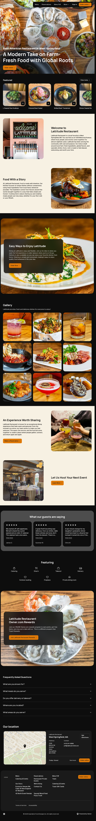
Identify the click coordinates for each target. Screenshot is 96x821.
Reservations (46, 4)
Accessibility (33, 805)
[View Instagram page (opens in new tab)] (4, 814)
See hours (73, 760)
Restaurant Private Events (40, 780)
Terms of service (20, 805)
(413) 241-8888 (69, 743)
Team (54, 779)
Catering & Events (21, 779)
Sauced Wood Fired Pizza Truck (41, 795)
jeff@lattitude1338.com (71, 746)
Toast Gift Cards (58, 787)
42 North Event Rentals (23, 793)
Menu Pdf (57, 4)
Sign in (74, 4)
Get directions (85, 736)
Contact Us (38, 787)
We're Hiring (38, 784)
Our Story (18, 784)
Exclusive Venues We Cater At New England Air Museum (23, 789)
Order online (84, 760)
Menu (37, 4)
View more (9, 538)
